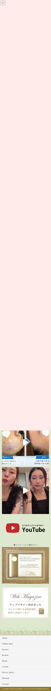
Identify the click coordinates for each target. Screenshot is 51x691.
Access (5, 667)
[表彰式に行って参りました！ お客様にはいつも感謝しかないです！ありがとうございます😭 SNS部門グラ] (25, 490)
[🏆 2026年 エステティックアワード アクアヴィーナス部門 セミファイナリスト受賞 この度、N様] (25, 442)
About (4, 638)
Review (5, 655)
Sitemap (5, 678)
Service (5, 649)
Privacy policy (8, 672)
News (4, 661)
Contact (5, 684)
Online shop (7, 644)
